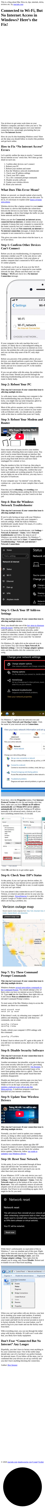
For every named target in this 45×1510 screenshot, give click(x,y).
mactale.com (18, 4)
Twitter (41, 1462)
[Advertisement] (22, 52)
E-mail (35, 1462)
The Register (35, 1067)
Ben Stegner (12, 1365)
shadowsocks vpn (25, 1462)
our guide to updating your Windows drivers (19, 1152)
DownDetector (21, 896)
